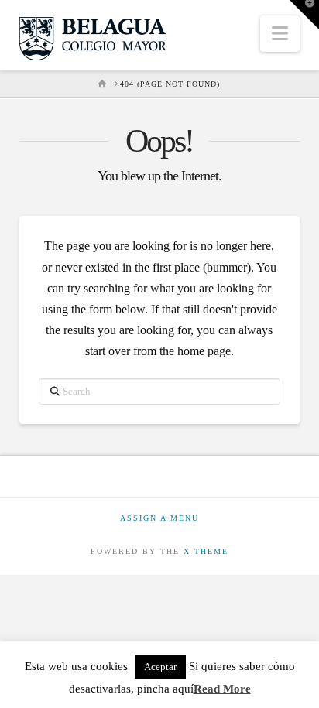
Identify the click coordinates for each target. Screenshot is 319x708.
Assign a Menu (159, 518)
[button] (280, 33)
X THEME (206, 551)
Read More (222, 688)
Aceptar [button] (160, 666)
